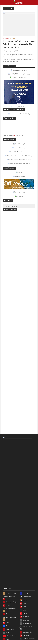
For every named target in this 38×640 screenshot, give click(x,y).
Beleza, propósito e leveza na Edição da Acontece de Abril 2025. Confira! (19, 44)
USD (14, 136)
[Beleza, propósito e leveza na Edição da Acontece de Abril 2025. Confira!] (19, 24)
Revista (12, 38)
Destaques (6, 38)
